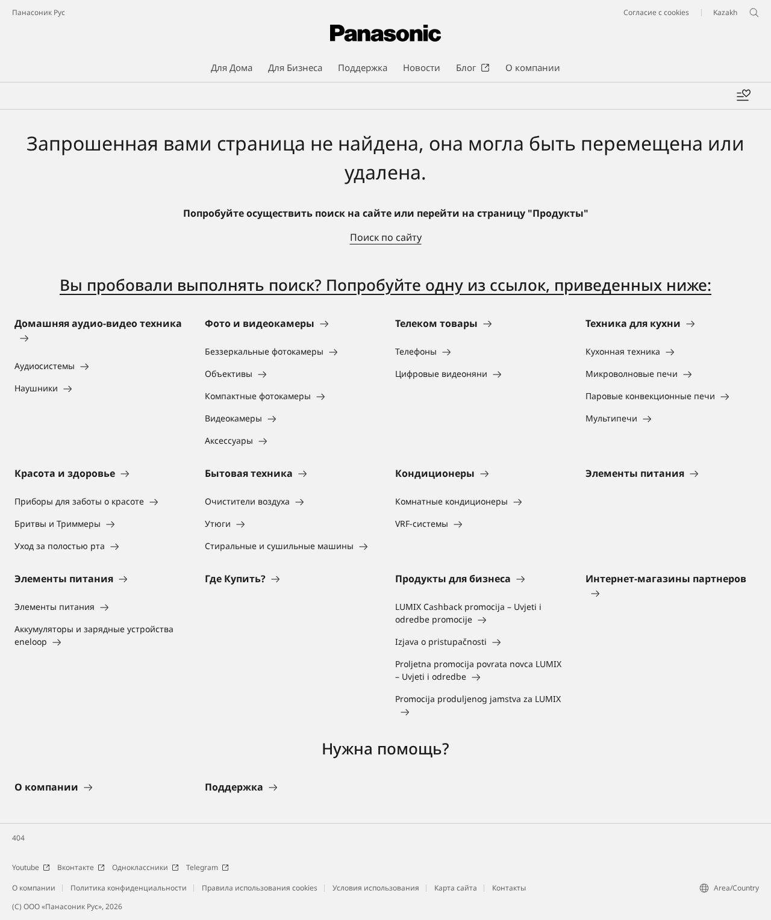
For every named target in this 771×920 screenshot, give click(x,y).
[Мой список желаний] (743, 95)
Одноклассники (140, 867)
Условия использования (375, 888)
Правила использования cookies (259, 888)
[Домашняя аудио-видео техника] (100, 337)
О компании (33, 888)
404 (18, 838)
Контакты (509, 888)
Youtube (25, 867)
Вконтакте (75, 867)
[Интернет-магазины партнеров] (671, 593)
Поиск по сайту (386, 237)
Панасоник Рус (38, 12)
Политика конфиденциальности (128, 888)
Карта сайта (455, 888)
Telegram (202, 867)
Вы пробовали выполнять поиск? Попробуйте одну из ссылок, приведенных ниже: (385, 285)
